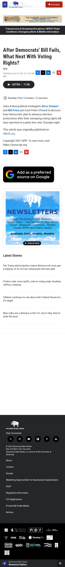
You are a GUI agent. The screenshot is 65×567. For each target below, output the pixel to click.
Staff (8, 486)
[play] (4, 563)
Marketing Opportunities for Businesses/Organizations (32, 480)
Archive (9, 512)
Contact (10, 467)
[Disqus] (32, 374)
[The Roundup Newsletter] (32, 218)
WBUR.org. (9, 133)
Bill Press (14, 110)
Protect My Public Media (17, 506)
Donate (55, 4)
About (9, 460)
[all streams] (61, 563)
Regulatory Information (17, 493)
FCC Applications (14, 499)
